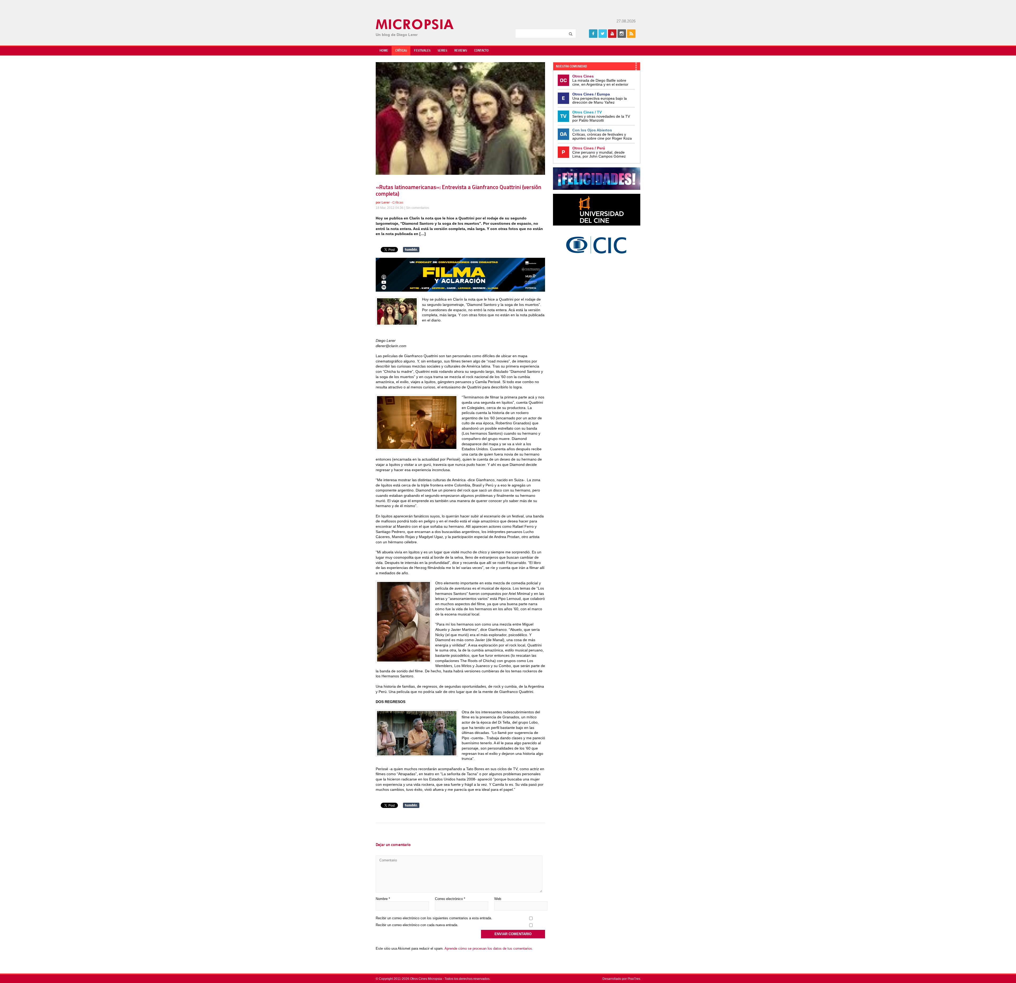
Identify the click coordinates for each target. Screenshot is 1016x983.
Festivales (422, 50)
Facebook (593, 33)
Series (442, 50)
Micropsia (415, 24)
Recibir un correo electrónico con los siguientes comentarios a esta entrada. (434, 918)
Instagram (622, 33)
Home (383, 50)
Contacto (481, 50)
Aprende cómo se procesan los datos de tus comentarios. (488, 948)
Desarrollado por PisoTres (621, 979)
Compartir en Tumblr (411, 249)
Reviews (460, 50)
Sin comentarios (417, 208)
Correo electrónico (450, 899)
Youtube (612, 33)
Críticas (401, 50)
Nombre (383, 899)
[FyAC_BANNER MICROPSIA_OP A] (460, 290)
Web (497, 899)
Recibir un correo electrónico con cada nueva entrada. (417, 925)
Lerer (386, 202)
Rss (631, 33)
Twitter (602, 33)
